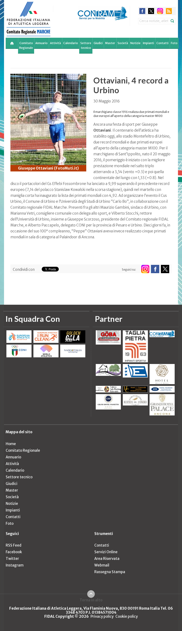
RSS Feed (13, 545)
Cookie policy (126, 616)
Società (123, 43)
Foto (174, 43)
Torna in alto (91, 600)
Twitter (12, 558)
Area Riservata (106, 558)
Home (11, 444)
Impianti (148, 43)
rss (169, 11)
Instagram (14, 565)
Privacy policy (102, 616)
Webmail (101, 565)
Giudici (98, 43)
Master (110, 43)
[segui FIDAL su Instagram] (145, 269)
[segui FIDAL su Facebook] (155, 269)
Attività (55, 43)
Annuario (41, 43)
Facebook (14, 552)
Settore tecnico (85, 45)
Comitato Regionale (26, 45)
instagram (160, 11)
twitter (151, 11)
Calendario (70, 43)
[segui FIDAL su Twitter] (165, 269)
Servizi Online (106, 552)
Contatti (162, 43)
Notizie (135, 43)
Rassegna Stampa (109, 572)
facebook (142, 11)
